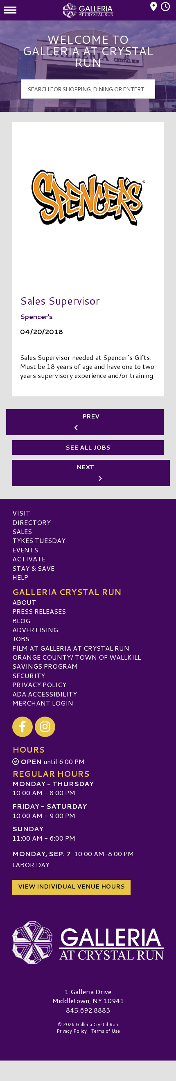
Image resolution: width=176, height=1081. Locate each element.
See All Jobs (88, 447)
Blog (21, 620)
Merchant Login (42, 703)
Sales (22, 531)
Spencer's (36, 316)
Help (20, 577)
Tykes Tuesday (38, 540)
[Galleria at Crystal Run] (88, 943)
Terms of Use (105, 1031)
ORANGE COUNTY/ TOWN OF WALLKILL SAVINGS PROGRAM (76, 661)
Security (28, 675)
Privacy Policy (39, 684)
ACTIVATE (28, 558)
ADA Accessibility (44, 694)
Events (25, 549)
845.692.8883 (88, 1010)
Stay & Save (33, 568)
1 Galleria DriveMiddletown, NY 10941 (88, 996)
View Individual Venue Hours (71, 886)
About (24, 602)
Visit (21, 513)
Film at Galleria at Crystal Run (70, 648)
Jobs (20, 638)
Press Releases (39, 611)
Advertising (35, 629)
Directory (31, 522)
